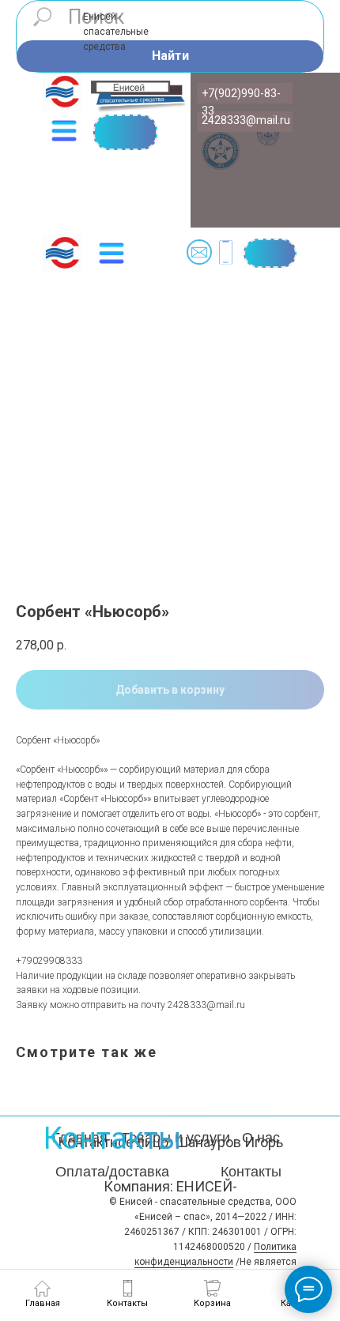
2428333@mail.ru (246, 120)
